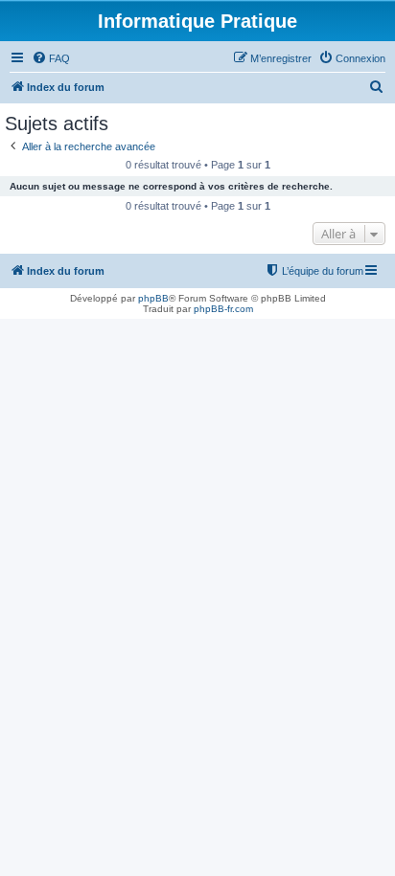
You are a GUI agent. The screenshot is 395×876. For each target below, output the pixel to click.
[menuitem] (51, 58)
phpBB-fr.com (223, 308)
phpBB (153, 298)
